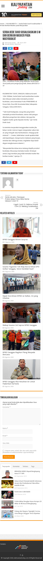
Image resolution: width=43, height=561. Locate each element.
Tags (32, 466)
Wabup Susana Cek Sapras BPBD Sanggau (20, 325)
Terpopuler (6, 466)
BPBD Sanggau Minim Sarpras (15, 239)
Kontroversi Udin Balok (22, 492)
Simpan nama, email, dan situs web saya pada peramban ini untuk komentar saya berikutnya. (19, 451)
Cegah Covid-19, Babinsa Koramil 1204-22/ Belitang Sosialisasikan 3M (25, 205)
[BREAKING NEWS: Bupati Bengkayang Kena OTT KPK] (7, 474)
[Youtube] (22, 555)
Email (5, 436)
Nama (5, 428)
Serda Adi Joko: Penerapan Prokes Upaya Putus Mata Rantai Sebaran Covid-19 (17, 198)
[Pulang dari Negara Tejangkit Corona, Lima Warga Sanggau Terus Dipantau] (7, 514)
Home (2, 24)
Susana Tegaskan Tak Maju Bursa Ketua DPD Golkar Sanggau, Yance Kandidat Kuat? (21, 268)
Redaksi (3, 544)
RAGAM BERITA (11, 24)
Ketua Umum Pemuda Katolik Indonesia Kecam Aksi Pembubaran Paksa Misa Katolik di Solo (28, 483)
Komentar (7, 407)
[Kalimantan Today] (21, 6)
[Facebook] (20, 555)
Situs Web (6, 443)
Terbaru (25, 466)
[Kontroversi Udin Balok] (7, 495)
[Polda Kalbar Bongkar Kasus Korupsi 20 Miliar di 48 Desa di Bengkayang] (7, 504)
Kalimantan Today (10, 42)
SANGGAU (17, 44)
